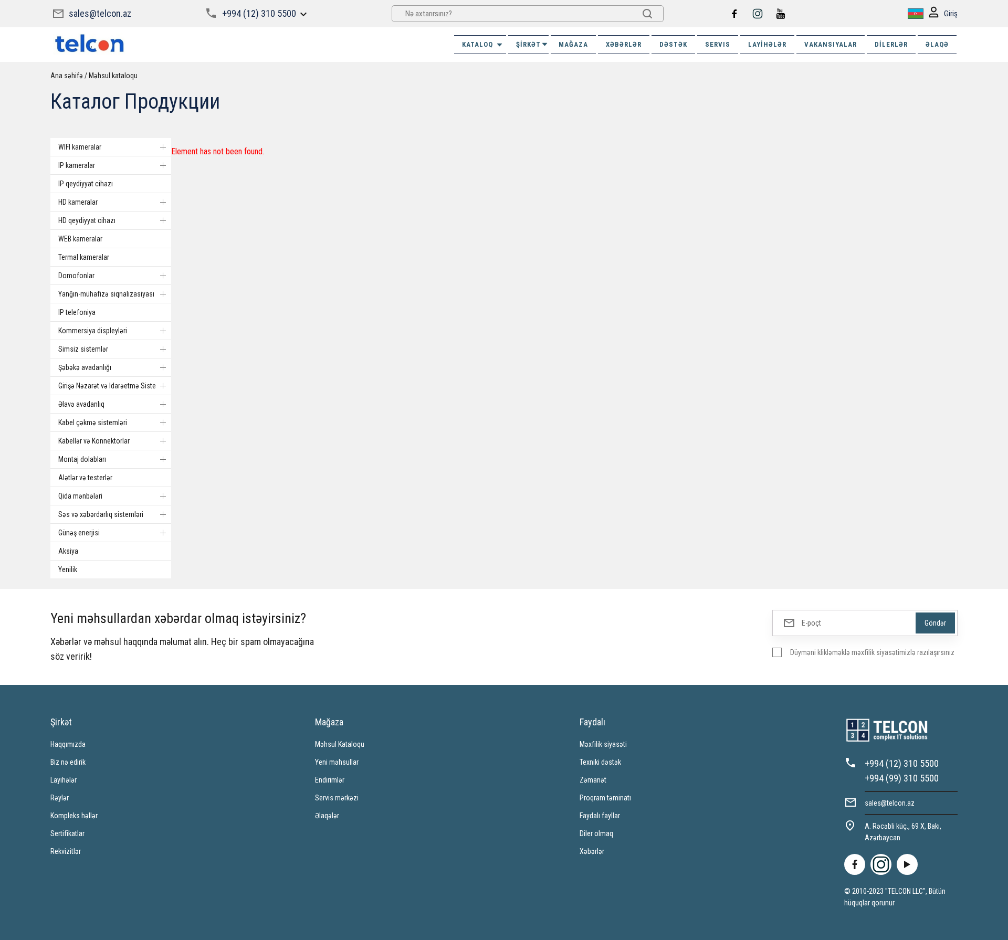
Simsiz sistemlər (83, 349)
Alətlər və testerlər (85, 477)
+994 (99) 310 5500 (902, 778)
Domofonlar (76, 275)
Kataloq (477, 44)
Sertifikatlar (67, 833)
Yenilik (67, 569)
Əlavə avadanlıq (81, 404)
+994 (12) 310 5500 (259, 13)
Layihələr (767, 44)
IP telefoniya (77, 312)
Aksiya (68, 551)
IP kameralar (76, 165)
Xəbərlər (592, 851)
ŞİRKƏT (528, 44)
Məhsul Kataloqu (339, 744)
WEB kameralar (80, 239)
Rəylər (59, 798)
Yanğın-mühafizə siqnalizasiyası (106, 294)
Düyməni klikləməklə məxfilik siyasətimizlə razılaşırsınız (872, 652)
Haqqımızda (68, 744)
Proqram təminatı (605, 798)
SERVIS (717, 44)
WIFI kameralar (79, 147)
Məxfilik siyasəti (603, 744)
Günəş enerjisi (79, 533)
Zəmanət (593, 780)
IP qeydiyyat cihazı (85, 183)
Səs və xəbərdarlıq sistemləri (100, 514)
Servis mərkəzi (337, 798)
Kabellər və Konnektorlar (94, 441)
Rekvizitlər (65, 851)
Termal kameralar (83, 257)
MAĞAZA (573, 44)
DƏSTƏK (673, 44)
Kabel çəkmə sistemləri (92, 422)
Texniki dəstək (600, 762)
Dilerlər (891, 44)
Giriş (951, 13)
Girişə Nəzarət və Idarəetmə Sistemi (110, 386)
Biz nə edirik (68, 762)
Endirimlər (329, 780)
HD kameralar (78, 202)
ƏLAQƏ (937, 44)
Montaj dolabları (82, 459)
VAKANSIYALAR (830, 44)
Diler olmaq (596, 833)
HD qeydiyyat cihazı (87, 220)
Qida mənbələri (80, 496)
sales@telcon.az (100, 13)
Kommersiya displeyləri (92, 330)
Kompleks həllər (74, 815)
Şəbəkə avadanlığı (84, 367)
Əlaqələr (327, 815)
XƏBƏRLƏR (624, 44)
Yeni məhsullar (337, 762)
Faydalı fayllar (600, 815)
